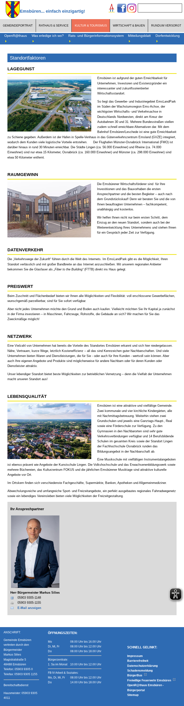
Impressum (135, 656)
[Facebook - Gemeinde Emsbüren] (122, 9)
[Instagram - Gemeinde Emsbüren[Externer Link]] (132, 9)
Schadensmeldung (140, 670)
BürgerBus (135, 675)
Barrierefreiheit (137, 660)
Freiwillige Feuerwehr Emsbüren (149, 680)
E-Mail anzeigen (29, 608)
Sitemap (132, 695)
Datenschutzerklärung (142, 666)
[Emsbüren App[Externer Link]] (112, 9)
